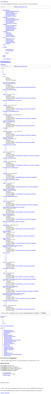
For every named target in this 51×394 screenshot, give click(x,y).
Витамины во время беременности (11, 111)
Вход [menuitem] (4, 56)
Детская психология (10, 20)
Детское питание (8, 337)
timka (4, 215)
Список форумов (7, 372)
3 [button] (3, 73)
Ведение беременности (8, 214)
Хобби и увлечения (8, 349)
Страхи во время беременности (10, 196)
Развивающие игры (10, 38)
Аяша (4, 239)
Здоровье (5, 31)
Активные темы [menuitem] (9, 50)
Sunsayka (5, 105)
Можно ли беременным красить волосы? (12, 100)
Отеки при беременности (9, 120)
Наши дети (5, 333)
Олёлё (17, 309)
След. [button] (4, 74)
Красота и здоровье (8, 347)
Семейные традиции (10, 42)
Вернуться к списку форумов (7, 325)
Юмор (5, 350)
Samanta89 (18, 177)
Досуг (4, 37)
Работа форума (7, 355)
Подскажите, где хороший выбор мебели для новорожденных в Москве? (19, 279)
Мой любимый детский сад (10, 341)
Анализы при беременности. (9, 157)
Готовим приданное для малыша (10, 300)
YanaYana (10, 131)
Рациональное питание (11, 28)
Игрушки (8, 43)
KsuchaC (18, 135)
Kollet (4, 208)
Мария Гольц (6, 225)
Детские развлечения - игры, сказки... (12, 339)
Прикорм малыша (10, 26)
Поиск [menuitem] (7, 53)
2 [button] (3, 71)
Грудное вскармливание (11, 25)
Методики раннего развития (12, 19)
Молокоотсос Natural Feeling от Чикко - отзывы (14, 293)
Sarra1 (17, 228)
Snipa (4, 94)
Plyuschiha (10, 294)
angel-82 (5, 161)
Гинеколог (5, 128)
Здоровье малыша (8, 338)
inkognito (10, 114)
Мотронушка (19, 186)
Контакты (7, 392)
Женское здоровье (10, 12)
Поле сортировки (20, 313)
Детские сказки (9, 40)
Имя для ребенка (7, 231)
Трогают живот (6, 238)
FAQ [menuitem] (4, 55)
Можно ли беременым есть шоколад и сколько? (14, 221)
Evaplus (17, 87)
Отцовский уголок (8, 353)
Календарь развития (10, 18)
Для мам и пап (6, 344)
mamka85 (5, 173)
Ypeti (4, 232)
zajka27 (4, 305)
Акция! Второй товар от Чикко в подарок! (12, 245)
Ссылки (5, 47)
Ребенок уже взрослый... (9, 343)
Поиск (16, 66)
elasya (17, 265)
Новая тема (3, 64)
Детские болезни (9, 35)
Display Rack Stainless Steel (9, 189)
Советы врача (9, 34)
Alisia (4, 122)
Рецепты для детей (10, 29)
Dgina (17, 125)
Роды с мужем (6, 252)
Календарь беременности (11, 13)
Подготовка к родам (10, 14)
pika (4, 280)
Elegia (17, 211)
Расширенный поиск (22, 66)
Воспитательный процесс (10, 336)
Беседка (6, 351)
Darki (4, 151)
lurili (4, 273)
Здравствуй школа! (8, 342)
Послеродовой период (11, 16)
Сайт (4, 44)
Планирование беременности (12, 11)
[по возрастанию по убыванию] (37, 313)
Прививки (8, 32)
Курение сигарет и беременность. (10, 167)
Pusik (4, 183)
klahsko (17, 108)
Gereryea (18, 243)
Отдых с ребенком (10, 41)
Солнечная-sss (19, 291)
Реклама (2, 392)
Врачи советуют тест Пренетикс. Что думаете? (13, 207)
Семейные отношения (9, 348)
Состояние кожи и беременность (10, 286)
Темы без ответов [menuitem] (10, 49)
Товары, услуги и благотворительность (13, 354)
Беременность (6, 10)
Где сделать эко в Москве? (9, 82)
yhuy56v (5, 190)
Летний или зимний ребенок (9, 89)
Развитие (5, 17)
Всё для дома (7, 345)
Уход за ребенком (10, 22)
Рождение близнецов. (8, 137)
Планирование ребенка (9, 331)
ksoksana (5, 138)
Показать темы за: (6, 313)
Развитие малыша (8, 335)
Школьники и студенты (11, 23)
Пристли (5, 246)
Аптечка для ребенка (10, 36)
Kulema (5, 83)
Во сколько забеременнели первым (11, 179)
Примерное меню (10, 30)
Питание (5, 24)
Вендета (18, 219)
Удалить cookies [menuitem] (6, 375)
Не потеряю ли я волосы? (9, 268)
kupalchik (18, 118)
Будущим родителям (7, 330)
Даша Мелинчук (19, 155)
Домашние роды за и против (9, 144)
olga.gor (17, 98)
